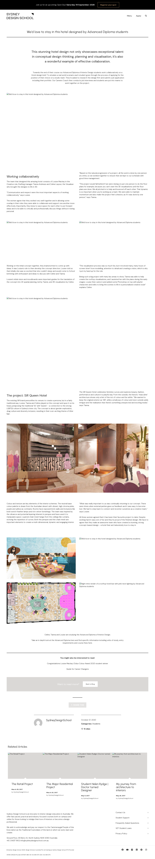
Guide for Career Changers (77, 669)
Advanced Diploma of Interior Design (95, 635)
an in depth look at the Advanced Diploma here (55, 640)
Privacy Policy (121, 833)
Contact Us (120, 812)
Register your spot (108, 5)
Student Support (122, 818)
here (90, 643)
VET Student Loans (124, 828)
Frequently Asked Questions (127, 823)
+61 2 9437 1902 (13, 840)
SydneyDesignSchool (21, 792)
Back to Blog (90, 684)
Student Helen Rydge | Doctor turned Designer (94, 787)
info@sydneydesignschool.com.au (34, 840)
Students (96, 724)
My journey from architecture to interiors (126, 787)
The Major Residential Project (59, 785)
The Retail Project (22, 784)
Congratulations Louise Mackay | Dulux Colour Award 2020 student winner (77, 663)
